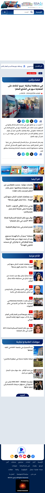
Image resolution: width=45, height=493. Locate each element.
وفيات (34, 466)
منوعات (14, 466)
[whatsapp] (19, 121)
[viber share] (23, 121)
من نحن (33, 474)
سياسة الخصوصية (22, 474)
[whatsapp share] (27, 121)
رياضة (17, 469)
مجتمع (20, 462)
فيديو (41, 466)
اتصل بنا (11, 474)
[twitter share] (31, 121)
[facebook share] (35, 121)
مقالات (10, 469)
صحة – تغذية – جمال (36, 469)
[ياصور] (40, 73)
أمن (7, 462)
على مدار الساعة (25, 466)
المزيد (22, 395)
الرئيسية (39, 12)
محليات (13, 462)
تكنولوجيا (24, 469)
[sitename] (21, 450)
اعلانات (28, 462)
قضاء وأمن (31, 73)
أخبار (34, 462)
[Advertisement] (22, 38)
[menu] (4, 12)
